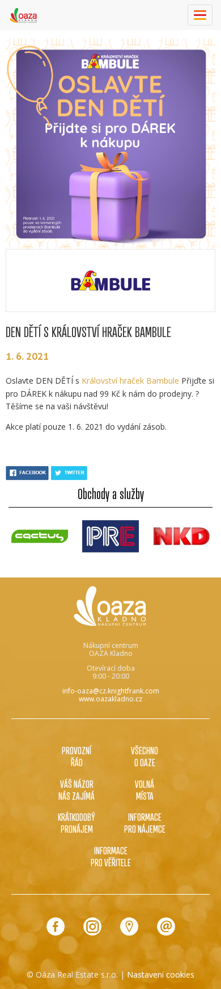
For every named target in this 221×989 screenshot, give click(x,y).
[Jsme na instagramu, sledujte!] (92, 926)
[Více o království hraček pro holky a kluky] (110, 280)
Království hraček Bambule (130, 380)
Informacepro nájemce (144, 823)
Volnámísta (144, 790)
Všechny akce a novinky (110, 565)
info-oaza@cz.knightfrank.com (110, 691)
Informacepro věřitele (111, 856)
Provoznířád (76, 756)
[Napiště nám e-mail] (166, 926)
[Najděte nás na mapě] (129, 926)
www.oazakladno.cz (110, 699)
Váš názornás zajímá (76, 790)
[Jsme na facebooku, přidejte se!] (55, 926)
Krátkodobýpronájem (76, 823)
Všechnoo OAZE (144, 756)
